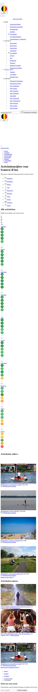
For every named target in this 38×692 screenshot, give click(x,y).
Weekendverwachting (10, 486)
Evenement (16, 635)
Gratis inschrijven (22, 690)
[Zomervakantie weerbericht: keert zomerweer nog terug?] (18, 605)
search (2, 112)
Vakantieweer (16, 608)
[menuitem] (20, 30)
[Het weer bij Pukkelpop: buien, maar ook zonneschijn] (18, 632)
